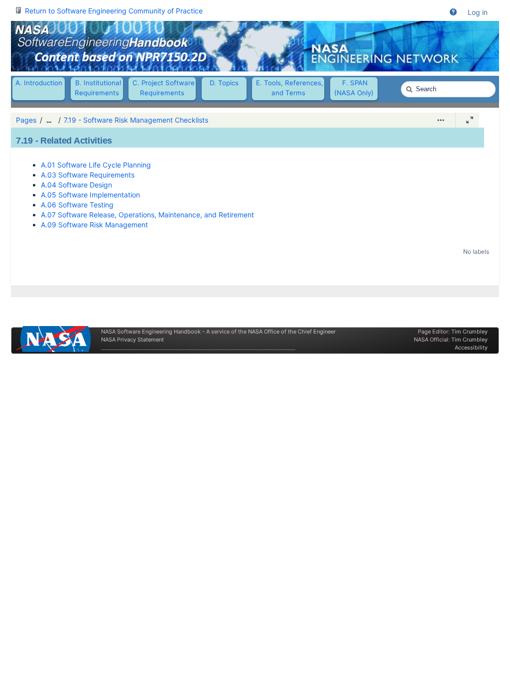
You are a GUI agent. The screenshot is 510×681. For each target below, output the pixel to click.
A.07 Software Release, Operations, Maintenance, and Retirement (147, 214)
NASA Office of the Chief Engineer (292, 331)
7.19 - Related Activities (64, 141)
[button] (453, 12)
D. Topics (224, 83)
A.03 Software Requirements (87, 174)
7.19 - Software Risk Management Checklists (136, 120)
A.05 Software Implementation (90, 194)
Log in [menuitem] (478, 12)
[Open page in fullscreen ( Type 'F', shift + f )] (470, 120)
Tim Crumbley (469, 331)
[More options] (440, 120)
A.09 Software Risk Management (94, 224)
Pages (26, 120)
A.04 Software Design (76, 184)
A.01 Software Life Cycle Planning (96, 165)
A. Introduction (38, 83)
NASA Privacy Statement (132, 339)
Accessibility (471, 347)
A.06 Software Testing (77, 204)
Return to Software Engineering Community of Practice (114, 10)
